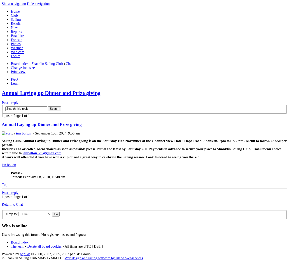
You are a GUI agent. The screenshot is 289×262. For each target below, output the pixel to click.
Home (15, 11)
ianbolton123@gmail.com (42, 153)
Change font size (23, 68)
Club (14, 15)
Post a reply (10, 103)
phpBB (25, 254)
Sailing (16, 19)
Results (16, 23)
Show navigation (14, 4)
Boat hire (17, 36)
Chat (69, 64)
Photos (16, 44)
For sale (16, 40)
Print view (18, 72)
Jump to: (11, 214)
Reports (16, 32)
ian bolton (23, 133)
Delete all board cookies (44, 246)
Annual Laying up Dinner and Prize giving (51, 93)
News (15, 28)
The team (17, 246)
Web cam (17, 52)
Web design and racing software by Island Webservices (104, 258)
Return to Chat (12, 204)
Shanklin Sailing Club (47, 64)
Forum (15, 56)
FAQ (14, 79)
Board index (19, 64)
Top (4, 185)
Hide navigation (38, 4)
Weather (17, 48)
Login (15, 83)
